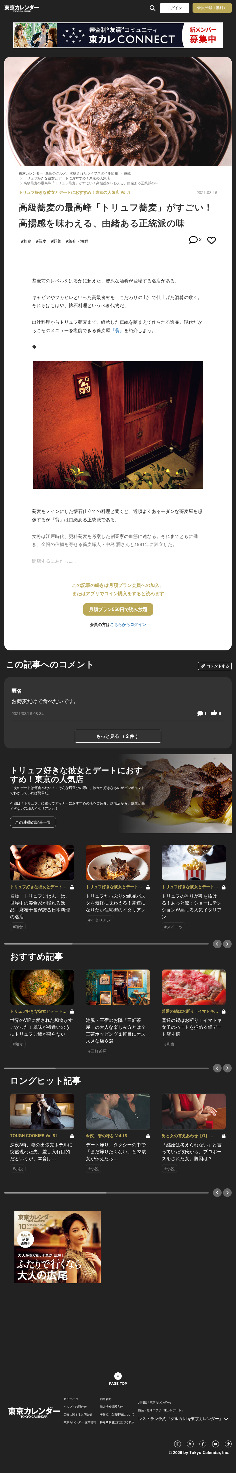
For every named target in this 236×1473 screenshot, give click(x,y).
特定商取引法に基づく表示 (117, 1422)
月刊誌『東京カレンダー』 (155, 1402)
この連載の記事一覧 (33, 822)
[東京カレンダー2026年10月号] (57, 1247)
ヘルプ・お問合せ (75, 1406)
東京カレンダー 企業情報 (80, 1422)
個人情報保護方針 (111, 1406)
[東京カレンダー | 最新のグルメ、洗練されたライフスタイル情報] (22, 8)
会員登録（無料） (212, 7)
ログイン (174, 8)
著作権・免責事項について (117, 1414)
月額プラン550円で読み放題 (118, 609)
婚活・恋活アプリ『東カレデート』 (161, 1410)
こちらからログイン (128, 624)
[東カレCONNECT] (118, 35)
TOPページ (71, 1398)
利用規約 (105, 1398)
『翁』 (117, 330)
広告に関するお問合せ (78, 1414)
